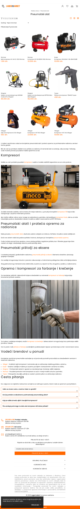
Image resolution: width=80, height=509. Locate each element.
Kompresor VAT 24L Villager (63, 133)
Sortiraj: (3, 23)
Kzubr (56, 57)
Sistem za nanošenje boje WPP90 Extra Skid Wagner (40, 96)
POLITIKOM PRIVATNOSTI (21, 505)
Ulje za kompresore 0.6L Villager (11, 133)
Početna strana (35, 11)
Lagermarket (13, 6)
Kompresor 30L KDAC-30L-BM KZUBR (65, 59)
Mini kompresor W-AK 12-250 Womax (12, 59)
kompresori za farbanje (56, 275)
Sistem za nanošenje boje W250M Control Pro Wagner (11, 96)
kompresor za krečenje (35, 341)
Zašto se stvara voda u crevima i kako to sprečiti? (40, 389)
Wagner (3, 93)
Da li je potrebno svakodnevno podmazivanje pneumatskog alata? (40, 395)
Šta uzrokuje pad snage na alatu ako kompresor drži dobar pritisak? (40, 406)
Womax (3, 57)
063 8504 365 (10, 419)
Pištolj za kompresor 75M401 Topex (65, 95)
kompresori (28, 162)
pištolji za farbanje (20, 347)
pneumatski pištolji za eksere (42, 255)
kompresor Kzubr (61, 217)
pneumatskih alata (16, 234)
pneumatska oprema (61, 238)
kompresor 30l (62, 212)
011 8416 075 (9, 427)
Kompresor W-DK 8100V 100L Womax (39, 59)
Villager (3, 131)
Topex (56, 93)
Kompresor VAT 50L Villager (36, 133)
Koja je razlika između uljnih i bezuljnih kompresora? (40, 401)
